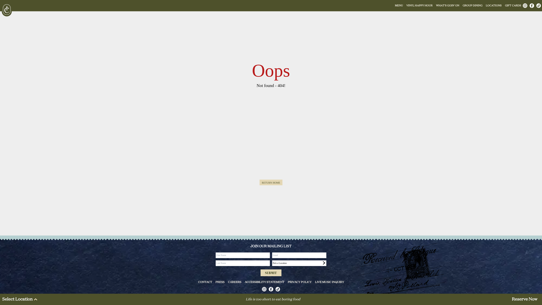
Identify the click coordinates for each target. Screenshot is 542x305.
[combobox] (299, 263)
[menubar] (19, 299)
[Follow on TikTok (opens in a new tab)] (538, 5)
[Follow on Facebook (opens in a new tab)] (532, 5)
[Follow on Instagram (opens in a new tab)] (525, 5)
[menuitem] (19, 299)
